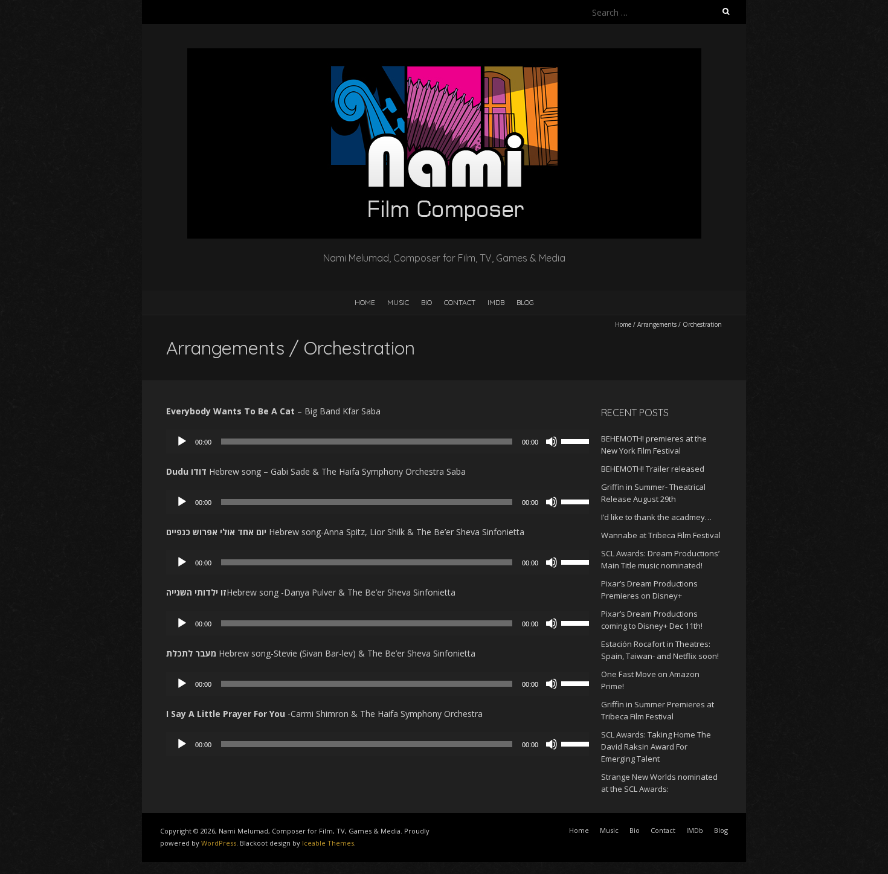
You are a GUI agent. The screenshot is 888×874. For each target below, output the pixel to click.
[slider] (578, 440)
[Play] (182, 441)
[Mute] (551, 441)
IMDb (495, 302)
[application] (383, 441)
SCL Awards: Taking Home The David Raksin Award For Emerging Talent (656, 746)
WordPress (218, 842)
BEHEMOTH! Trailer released (652, 468)
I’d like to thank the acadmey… (656, 517)
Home (365, 302)
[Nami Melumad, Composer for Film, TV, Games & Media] (444, 54)
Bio (426, 302)
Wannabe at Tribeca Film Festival (661, 535)
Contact (459, 302)
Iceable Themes (328, 842)
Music (398, 302)
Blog (525, 302)
